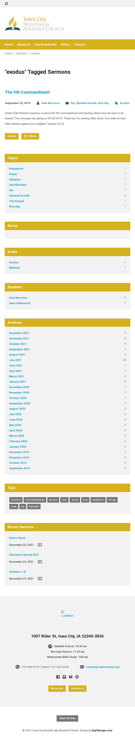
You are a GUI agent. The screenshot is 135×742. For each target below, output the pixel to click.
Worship (103, 103)
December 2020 (19, 387)
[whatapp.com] (77, 677)
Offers (65, 44)
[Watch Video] (40, 545)
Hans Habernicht (19, 303)
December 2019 (19, 452)
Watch (32, 136)
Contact (79, 44)
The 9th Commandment (27, 92)
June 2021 (15, 365)
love (85, 499)
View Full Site (67, 718)
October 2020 (18, 398)
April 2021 (15, 371)
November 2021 (19, 338)
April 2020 (15, 430)
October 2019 (18, 462)
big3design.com (102, 730)
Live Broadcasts (45, 44)
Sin (73, 103)
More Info (57, 688)
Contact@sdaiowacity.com (103, 667)
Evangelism (16, 168)
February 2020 (18, 441)
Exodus (125, 103)
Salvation (15, 179)
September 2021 (19, 349)
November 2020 (19, 392)
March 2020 (16, 435)
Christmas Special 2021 (24, 554)
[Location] (67, 615)
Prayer (13, 174)
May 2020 (15, 425)
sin (22, 506)
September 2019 (19, 468)
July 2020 (15, 414)
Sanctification (18, 184)
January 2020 (17, 446)
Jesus (74, 499)
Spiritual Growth (86, 103)
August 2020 (17, 408)
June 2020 (15, 419)
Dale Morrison (51, 103)
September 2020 (19, 403)
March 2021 (16, 376)
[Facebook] (58, 677)
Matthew (14, 267)
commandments (34, 499)
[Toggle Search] (6, 4)
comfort (16, 499)
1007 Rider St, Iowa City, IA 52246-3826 (67, 636)
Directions (77, 688)
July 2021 (15, 360)
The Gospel (16, 201)
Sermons (21, 53)
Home (9, 44)
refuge (112, 499)
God (64, 499)
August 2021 (17, 354)
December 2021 (19, 333)
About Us (23, 44)
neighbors (98, 499)
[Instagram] (64, 677)
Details (12, 136)
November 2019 (19, 457)
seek (14, 506)
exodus (35, 53)
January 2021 (17, 381)
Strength (34, 506)
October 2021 (18, 344)
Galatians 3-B (17, 571)
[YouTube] (70, 677)
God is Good (17, 537)
